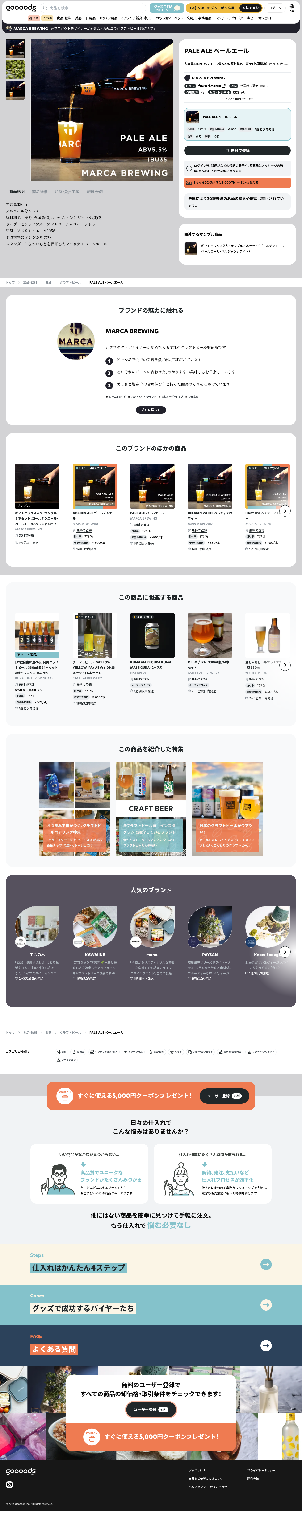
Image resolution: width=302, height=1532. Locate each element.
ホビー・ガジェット (259, 18)
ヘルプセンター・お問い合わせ (208, 1487)
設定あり (239, 92)
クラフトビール (70, 282)
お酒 (48, 282)
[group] (224, 1096)
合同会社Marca (209, 86)
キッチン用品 (108, 18)
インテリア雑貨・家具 (136, 18)
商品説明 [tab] (17, 191)
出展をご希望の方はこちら (206, 1479)
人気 (36, 18)
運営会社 (253, 1479)
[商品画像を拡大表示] (101, 110)
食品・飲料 (64, 18)
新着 (49, 18)
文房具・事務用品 (199, 18)
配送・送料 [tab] (95, 191)
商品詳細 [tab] (39, 191)
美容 (78, 18)
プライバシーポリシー (261, 1470)
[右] (285, 511)
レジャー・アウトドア (229, 18)
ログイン (275, 8)
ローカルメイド (117, 396)
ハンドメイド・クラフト (143, 396)
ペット (178, 18)
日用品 (91, 18)
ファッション (162, 18)
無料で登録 (26, 535)
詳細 (262, 86)
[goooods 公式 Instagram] (9, 1484)
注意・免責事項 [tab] (67, 191)
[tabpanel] (89, 224)
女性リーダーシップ (172, 396)
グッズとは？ (197, 1470)
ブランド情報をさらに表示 (239, 98)
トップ (10, 282)
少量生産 (193, 396)
